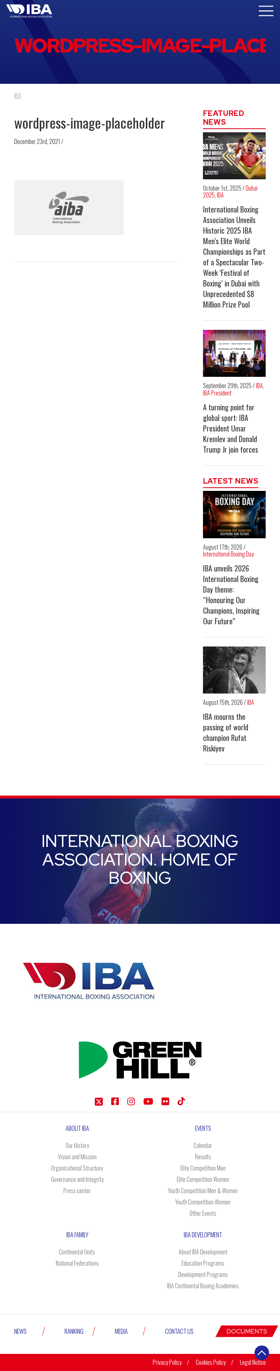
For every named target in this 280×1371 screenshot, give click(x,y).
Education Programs (203, 1263)
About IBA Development (203, 1251)
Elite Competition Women (203, 1179)
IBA (220, 195)
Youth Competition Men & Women (203, 1190)
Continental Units (77, 1251)
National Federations (77, 1263)
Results (203, 1156)
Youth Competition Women (202, 1202)
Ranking (74, 1331)
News (20, 1331)
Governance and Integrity (77, 1179)
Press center (77, 1190)
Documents (246, 1331)
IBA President (217, 392)
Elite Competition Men (203, 1168)
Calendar (203, 1145)
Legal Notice (253, 1362)
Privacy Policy (167, 1362)
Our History (77, 1145)
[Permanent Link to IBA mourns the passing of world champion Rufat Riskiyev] (234, 670)
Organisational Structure (77, 1168)
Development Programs (203, 1274)
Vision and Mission (77, 1156)
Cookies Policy (211, 1362)
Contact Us (179, 1331)
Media (121, 1331)
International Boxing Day (228, 554)
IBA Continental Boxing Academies (203, 1285)
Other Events (203, 1213)
